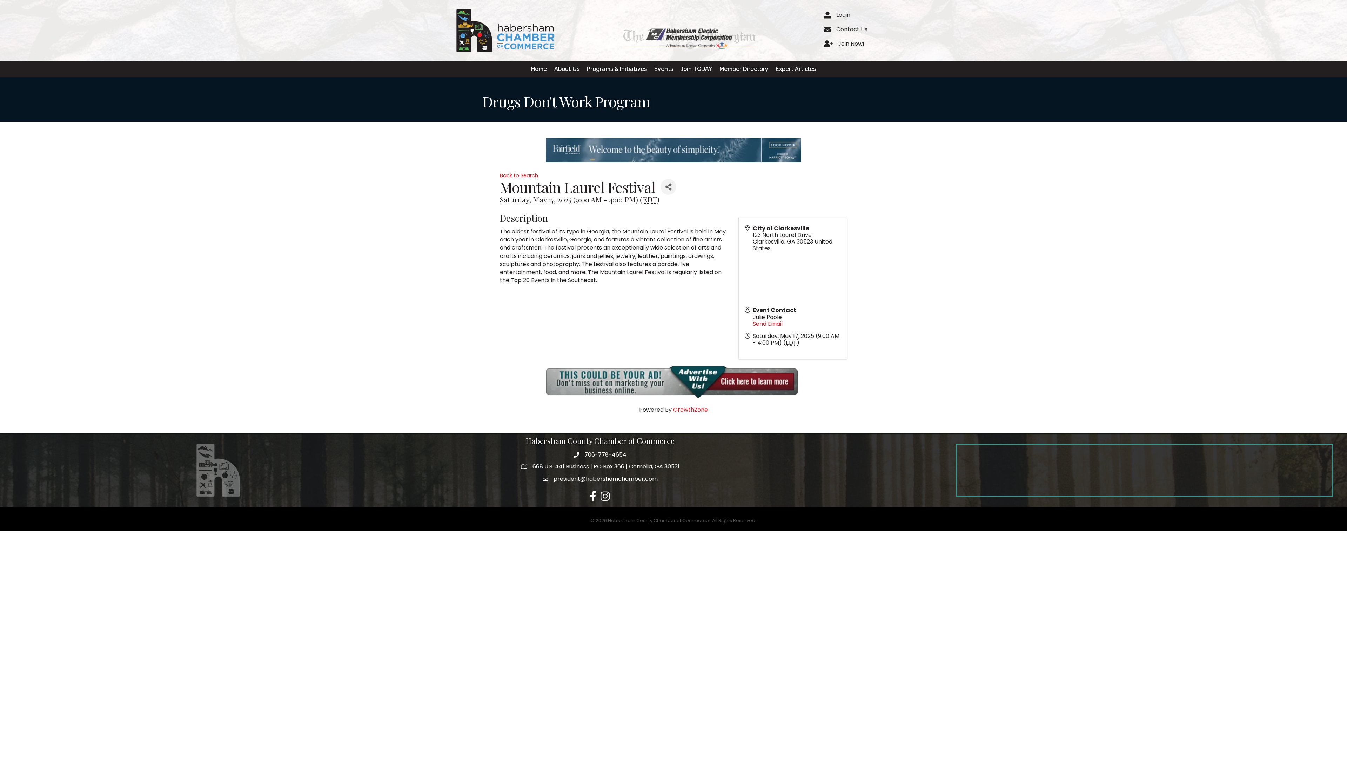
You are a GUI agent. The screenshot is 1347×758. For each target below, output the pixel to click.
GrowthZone (690, 410)
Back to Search (519, 175)
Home (539, 69)
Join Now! (851, 44)
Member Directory (743, 69)
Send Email (768, 324)
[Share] (668, 187)
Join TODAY (696, 69)
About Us (566, 69)
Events (663, 69)
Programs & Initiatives (617, 69)
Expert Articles (796, 69)
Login (843, 15)
